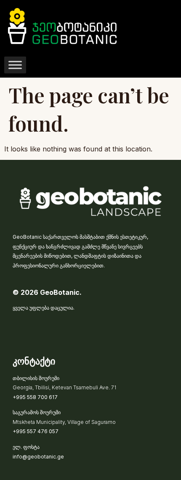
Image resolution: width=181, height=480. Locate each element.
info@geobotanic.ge (38, 456)
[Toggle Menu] (15, 65)
